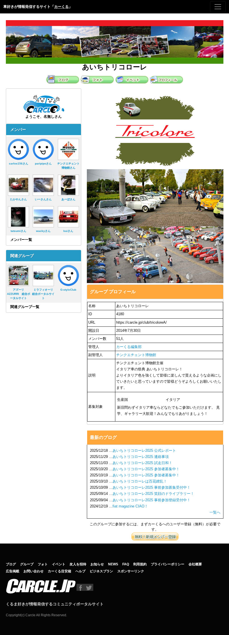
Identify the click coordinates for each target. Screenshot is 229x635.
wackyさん (43, 230)
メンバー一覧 (21, 239)
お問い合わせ (33, 571)
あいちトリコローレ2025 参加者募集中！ (146, 469)
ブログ (11, 564)
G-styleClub (68, 289)
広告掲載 (12, 571)
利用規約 (140, 564)
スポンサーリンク (130, 571)
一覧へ (214, 512)
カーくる (61, 6)
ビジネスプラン (101, 571)
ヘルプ (80, 571)
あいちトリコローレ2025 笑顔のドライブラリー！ (153, 493)
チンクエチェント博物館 (136, 355)
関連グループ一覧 (24, 307)
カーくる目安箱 (59, 571)
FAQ (125, 564)
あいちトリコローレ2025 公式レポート (144, 450)
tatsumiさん (18, 230)
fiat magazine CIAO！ (130, 506)
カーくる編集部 (129, 347)
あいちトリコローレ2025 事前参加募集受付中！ (151, 487)
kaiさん (68, 230)
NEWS (113, 564)
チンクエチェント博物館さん (68, 165)
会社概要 (195, 564)
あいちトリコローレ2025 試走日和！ (142, 463)
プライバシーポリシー (167, 564)
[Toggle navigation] (218, 6)
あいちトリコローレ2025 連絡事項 (141, 457)
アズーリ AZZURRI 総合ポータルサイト (18, 294)
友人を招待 (78, 564)
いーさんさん (43, 199)
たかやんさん (18, 199)
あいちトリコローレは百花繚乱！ (140, 481)
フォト (43, 564)
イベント (58, 564)
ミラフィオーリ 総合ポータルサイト (44, 294)
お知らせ (97, 564)
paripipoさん (43, 163)
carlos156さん (18, 163)
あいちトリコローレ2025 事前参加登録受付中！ (151, 500)
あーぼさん (68, 199)
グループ (27, 564)
